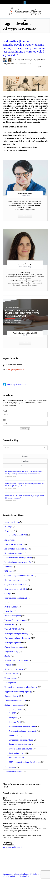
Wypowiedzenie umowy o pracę (17, 691)
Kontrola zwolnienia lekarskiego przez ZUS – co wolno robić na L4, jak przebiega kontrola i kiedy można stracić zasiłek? (23, 473)
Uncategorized (10, 683)
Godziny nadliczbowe (18, 535)
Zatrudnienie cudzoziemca (15, 700)
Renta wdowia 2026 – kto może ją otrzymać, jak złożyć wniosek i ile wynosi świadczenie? (24, 497)
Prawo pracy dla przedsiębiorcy (17, 638)
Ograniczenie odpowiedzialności (16, 874)
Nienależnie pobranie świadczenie (23, 731)
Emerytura (13, 717)
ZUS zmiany (9, 767)
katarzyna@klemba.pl (15, 369)
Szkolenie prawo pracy (13, 669)
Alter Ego (8, 527)
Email (5, 411)
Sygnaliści (8, 665)
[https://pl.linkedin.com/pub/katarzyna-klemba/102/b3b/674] (14, 871)
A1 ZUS (12, 713)
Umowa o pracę (10, 678)
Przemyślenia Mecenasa (14, 647)
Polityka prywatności (38, 874)
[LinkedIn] (29, 176)
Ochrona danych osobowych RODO (19, 575)
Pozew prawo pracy (12, 616)
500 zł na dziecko (11, 522)
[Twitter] (20, 176)
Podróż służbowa (11, 607)
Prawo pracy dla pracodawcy (16, 633)
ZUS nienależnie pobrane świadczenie (24, 762)
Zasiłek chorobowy (17, 753)
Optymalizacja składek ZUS (15, 598)
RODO (7, 656)
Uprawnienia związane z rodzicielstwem (20, 687)
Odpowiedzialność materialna (16, 584)
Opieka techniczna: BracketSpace (17, 876)
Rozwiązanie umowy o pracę (16, 660)
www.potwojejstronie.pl (12, 847)
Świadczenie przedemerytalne (21, 740)
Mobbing (8, 567)
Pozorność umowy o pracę (15, 620)
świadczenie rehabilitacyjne (20, 744)
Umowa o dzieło (11, 674)
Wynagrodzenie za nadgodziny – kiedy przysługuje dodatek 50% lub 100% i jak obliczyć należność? (24, 485)
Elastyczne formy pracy (14, 544)
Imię (4, 420)
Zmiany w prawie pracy (14, 705)
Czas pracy (8, 531)
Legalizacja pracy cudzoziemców (17, 562)
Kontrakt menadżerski (13, 553)
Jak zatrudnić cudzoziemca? (15, 549)
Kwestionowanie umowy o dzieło (18, 558)
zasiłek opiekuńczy (16, 758)
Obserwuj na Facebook (16, 385)
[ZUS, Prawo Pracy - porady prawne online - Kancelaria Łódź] (25, 10)
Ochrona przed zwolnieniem (15, 580)
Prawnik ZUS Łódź (12, 629)
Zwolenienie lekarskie (13, 772)
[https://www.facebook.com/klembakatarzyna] (5, 871)
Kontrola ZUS (15, 722)
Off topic (8, 593)
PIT (6, 602)
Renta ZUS (13, 735)
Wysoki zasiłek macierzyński (20, 749)
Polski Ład (8, 611)
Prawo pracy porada (12, 642)
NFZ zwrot (9, 571)
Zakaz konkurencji (12, 696)
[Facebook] (25, 176)
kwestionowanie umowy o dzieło (22, 726)
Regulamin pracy (11, 651)
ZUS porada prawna (12, 709)
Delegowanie (9, 540)
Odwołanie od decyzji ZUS (15, 589)
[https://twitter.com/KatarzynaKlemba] (10, 871)
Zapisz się (25, 429)
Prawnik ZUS (10, 625)
